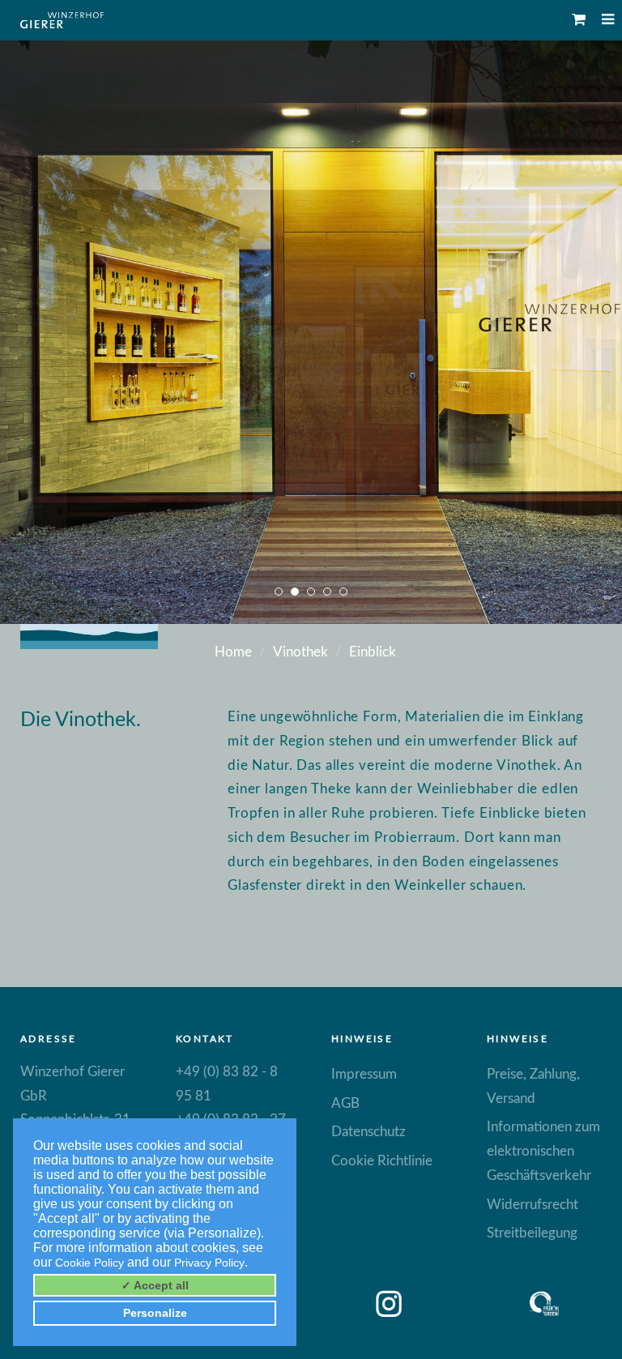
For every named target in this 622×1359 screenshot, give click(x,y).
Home (233, 652)
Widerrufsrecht (532, 1205)
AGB (345, 1103)
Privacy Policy (209, 1262)
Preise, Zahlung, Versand (533, 1086)
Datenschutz (368, 1132)
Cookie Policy (89, 1262)
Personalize (155, 1312)
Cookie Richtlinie (381, 1161)
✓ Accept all (155, 1285)
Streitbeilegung (532, 1233)
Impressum (364, 1074)
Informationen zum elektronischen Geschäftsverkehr (543, 1151)
